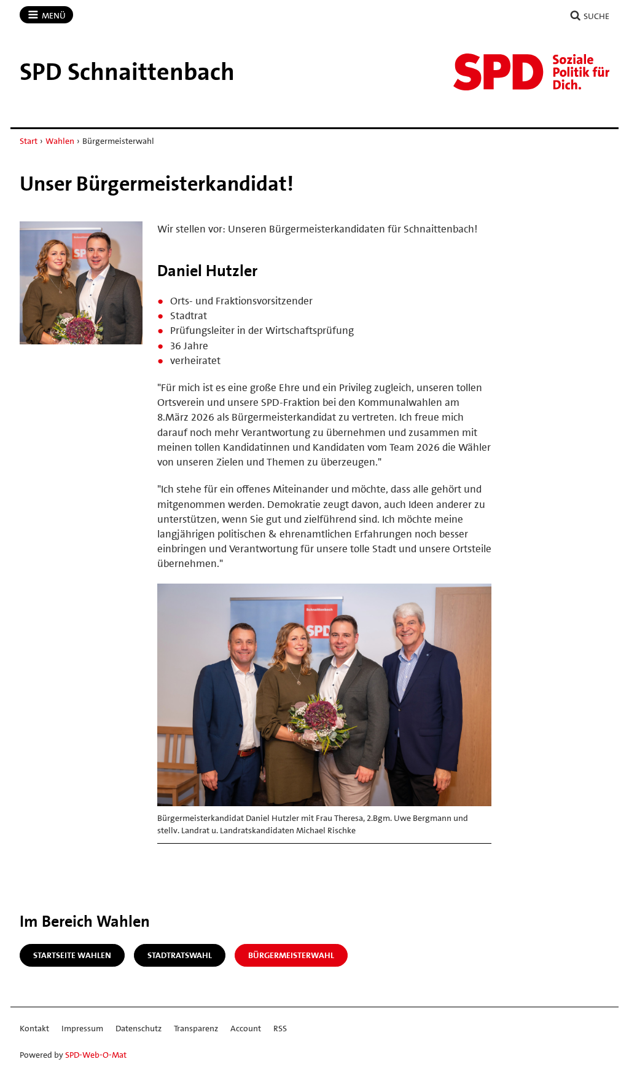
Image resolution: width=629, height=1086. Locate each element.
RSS (280, 1028)
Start (28, 140)
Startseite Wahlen (72, 955)
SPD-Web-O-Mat (96, 1054)
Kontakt (34, 1028)
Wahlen (59, 140)
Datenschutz (138, 1028)
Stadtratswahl (179, 955)
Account (245, 1028)
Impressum (82, 1028)
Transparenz (196, 1028)
